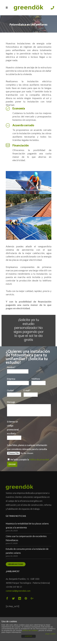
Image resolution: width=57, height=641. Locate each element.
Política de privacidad (39, 459)
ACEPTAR (28, 636)
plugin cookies (50, 634)
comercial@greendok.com (18, 591)
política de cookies (30, 630)
